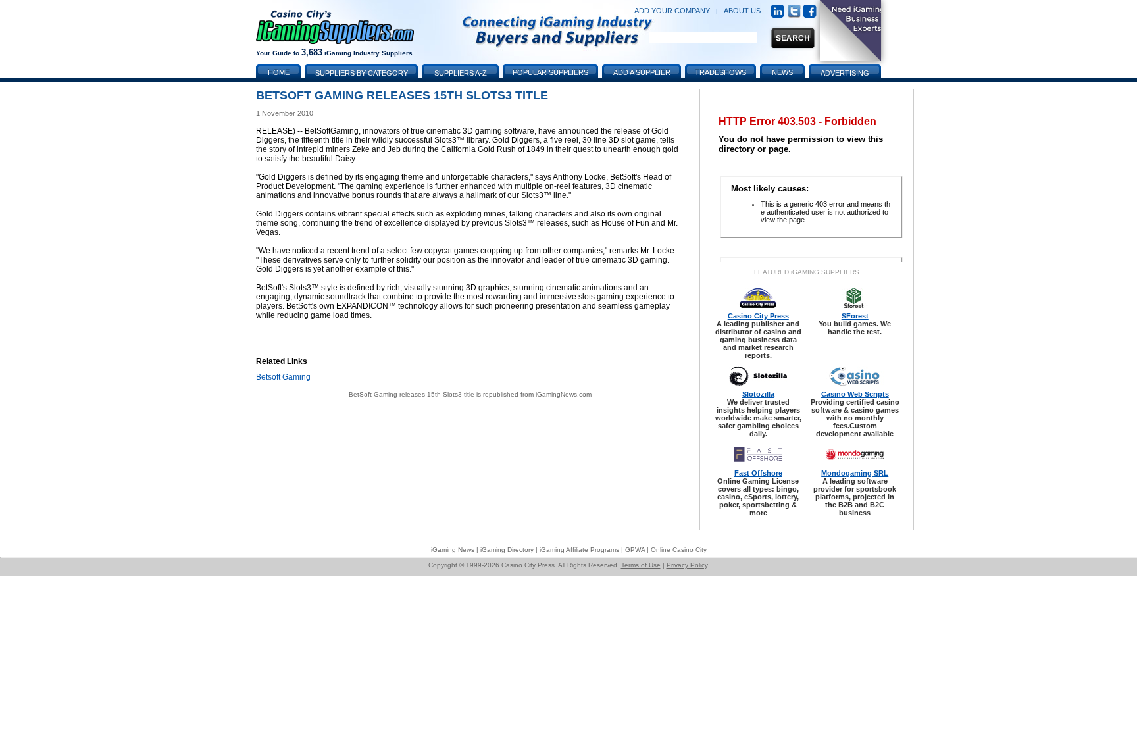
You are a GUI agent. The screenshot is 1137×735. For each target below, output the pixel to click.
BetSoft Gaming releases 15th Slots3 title (411, 394)
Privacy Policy (687, 565)
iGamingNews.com (564, 394)
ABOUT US (742, 10)
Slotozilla (758, 394)
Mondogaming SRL (854, 473)
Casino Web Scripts (855, 394)
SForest (855, 316)
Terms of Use (641, 565)
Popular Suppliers (550, 72)
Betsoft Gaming (283, 377)
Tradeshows (720, 72)
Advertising (845, 73)
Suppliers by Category (361, 73)
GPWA (635, 549)
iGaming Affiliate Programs (579, 549)
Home (279, 72)
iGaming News (452, 549)
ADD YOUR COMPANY (672, 10)
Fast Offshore (758, 473)
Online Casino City (679, 549)
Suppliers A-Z (460, 73)
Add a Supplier (641, 72)
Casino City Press (758, 316)
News (782, 72)
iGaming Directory (507, 549)
